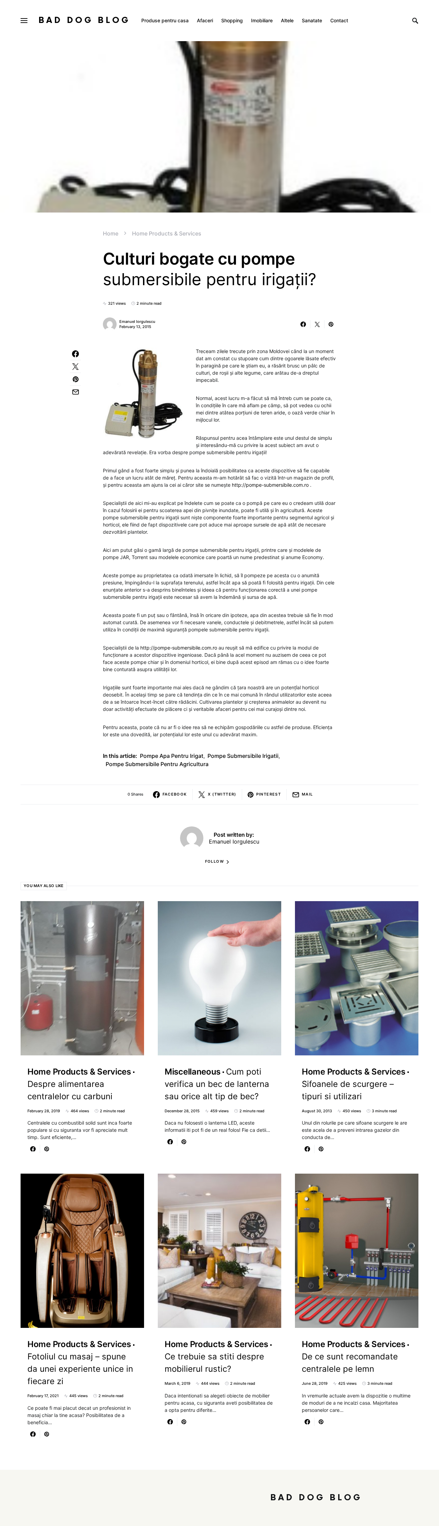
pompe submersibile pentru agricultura (157, 764)
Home (110, 233)
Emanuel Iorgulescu (137, 321)
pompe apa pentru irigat (171, 755)
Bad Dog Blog (84, 20)
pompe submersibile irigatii (242, 755)
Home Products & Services (166, 233)
